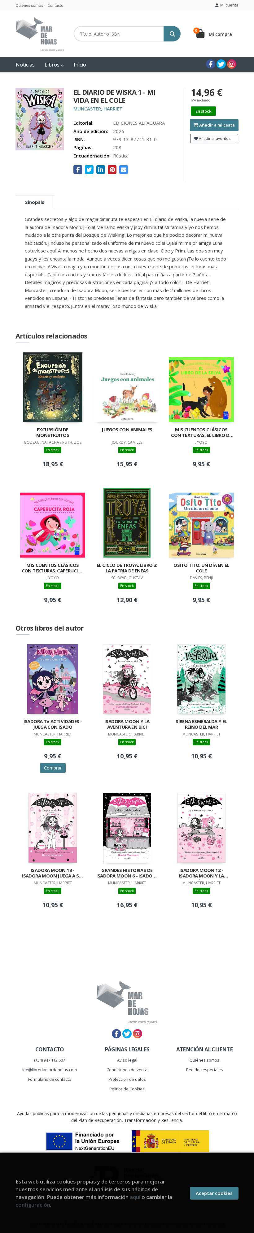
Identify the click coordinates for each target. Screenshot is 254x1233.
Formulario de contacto (49, 1079)
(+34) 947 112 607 (49, 1060)
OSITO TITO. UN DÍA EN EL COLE (201, 568)
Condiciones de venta (127, 1069)
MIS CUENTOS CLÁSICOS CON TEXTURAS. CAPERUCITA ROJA (53, 568)
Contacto (55, 5)
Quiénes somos (29, 5)
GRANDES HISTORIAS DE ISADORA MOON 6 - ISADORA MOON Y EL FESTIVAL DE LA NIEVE (127, 873)
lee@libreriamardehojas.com (49, 1069)
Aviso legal (127, 1060)
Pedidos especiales (204, 1069)
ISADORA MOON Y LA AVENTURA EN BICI (127, 724)
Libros (53, 64)
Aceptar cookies (214, 1193)
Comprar (53, 768)
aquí (135, 1197)
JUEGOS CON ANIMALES (127, 430)
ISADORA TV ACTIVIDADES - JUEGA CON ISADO (53, 724)
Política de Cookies (127, 1089)
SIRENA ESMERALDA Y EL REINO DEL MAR (201, 724)
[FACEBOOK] (210, 64)
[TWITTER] (221, 64)
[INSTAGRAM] (231, 64)
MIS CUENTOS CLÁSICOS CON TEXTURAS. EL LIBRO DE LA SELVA (201, 433)
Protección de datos (127, 1079)
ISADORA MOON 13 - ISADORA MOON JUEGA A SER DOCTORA (53, 873)
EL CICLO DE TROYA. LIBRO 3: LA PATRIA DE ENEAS (127, 568)
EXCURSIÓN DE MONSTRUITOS (52, 432)
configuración (32, 1204)
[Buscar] (172, 33)
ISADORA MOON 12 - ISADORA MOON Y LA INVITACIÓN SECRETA (201, 873)
